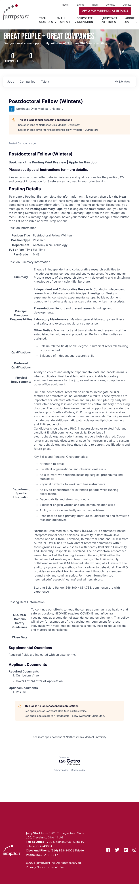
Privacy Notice (35, 867)
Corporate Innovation (85, 20)
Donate (127, 5)
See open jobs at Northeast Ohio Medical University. (49, 124)
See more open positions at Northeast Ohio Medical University (69, 736)
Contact (110, 5)
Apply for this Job (82, 162)
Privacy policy (61, 770)
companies (27, 81)
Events (80, 5)
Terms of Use (55, 867)
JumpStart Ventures (109, 20)
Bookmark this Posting (26, 162)
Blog (95, 5)
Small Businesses (64, 20)
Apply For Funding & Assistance (105, 11)
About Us (129, 20)
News (65, 5)
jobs (10, 81)
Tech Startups (46, 20)
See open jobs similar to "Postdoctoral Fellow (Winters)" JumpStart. (58, 129)
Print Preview (55, 162)
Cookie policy (78, 770)
